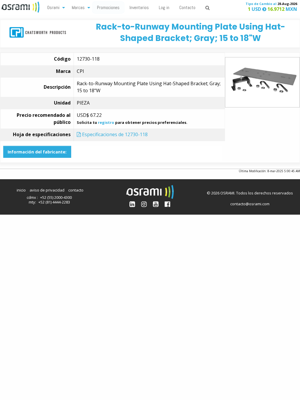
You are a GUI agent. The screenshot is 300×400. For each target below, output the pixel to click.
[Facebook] (167, 204)
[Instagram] (144, 204)
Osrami (53, 7)
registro (106, 122)
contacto (75, 190)
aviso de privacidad (47, 190)
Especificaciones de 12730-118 (114, 134)
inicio (21, 190)
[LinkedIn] (132, 204)
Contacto (187, 7)
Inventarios (139, 7)
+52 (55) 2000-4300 (56, 197)
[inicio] (21, 6)
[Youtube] (155, 204)
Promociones (108, 7)
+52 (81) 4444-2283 (54, 202)
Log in (164, 7)
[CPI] (38, 32)
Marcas (78, 7)
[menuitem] (54, 7)
